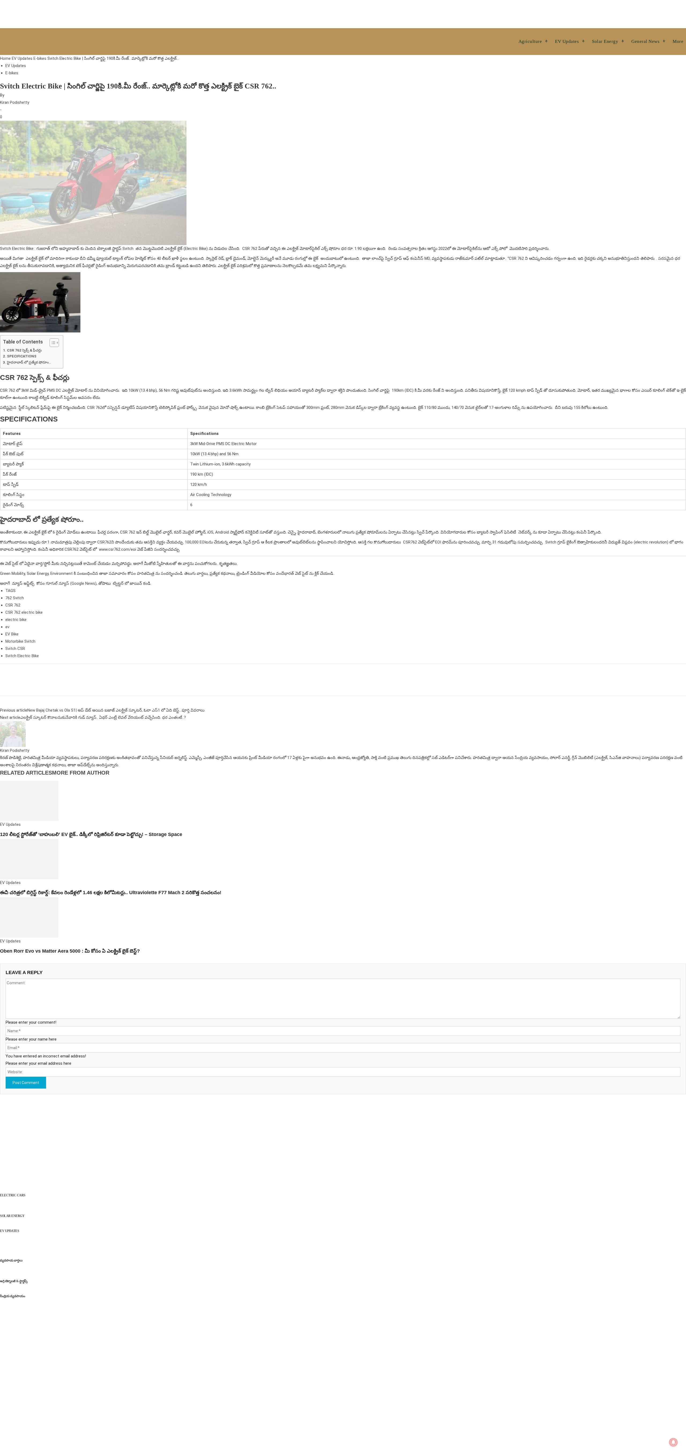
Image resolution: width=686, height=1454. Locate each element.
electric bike (16, 619)
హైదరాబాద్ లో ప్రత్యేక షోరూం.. (29, 362)
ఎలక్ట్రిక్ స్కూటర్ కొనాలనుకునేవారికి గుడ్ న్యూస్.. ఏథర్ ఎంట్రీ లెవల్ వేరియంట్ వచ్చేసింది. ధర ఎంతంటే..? (103, 717)
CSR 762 (12, 605)
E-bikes (39, 58)
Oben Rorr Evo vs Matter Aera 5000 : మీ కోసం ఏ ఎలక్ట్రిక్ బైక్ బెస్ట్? (70, 951)
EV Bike (11, 634)
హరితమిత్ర (145, 573)
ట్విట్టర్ (118, 583)
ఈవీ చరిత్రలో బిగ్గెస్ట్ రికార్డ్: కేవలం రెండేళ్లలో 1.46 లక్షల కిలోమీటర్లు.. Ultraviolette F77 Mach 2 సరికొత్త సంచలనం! (110, 892)
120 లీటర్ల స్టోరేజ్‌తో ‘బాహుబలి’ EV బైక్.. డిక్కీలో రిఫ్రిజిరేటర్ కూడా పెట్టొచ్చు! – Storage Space (91, 834)
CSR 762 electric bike (24, 612)
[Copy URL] (42, 684)
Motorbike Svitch (20, 641)
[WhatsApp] (30, 684)
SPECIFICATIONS (22, 356)
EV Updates (22, 58)
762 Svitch (14, 597)
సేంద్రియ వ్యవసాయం (12, 1296)
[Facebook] (5, 684)
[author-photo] (13, 733)
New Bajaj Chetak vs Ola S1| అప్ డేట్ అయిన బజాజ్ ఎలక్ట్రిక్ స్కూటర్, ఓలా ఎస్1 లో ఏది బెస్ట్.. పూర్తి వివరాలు (115, 710)
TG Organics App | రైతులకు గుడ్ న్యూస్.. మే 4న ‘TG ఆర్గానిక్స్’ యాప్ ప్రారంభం (75, 1289)
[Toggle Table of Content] (52, 342)
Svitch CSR (15, 648)
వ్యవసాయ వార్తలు (11, 1260)
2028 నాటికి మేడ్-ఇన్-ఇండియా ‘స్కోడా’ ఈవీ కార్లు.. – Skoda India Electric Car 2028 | (82, 1188)
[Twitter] (17, 684)
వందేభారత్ (285, 573)
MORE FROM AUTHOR (80, 773)
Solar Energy (12, 1216)
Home (5, 58)
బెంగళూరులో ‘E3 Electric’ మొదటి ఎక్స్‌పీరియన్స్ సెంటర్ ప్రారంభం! (63, 1224)
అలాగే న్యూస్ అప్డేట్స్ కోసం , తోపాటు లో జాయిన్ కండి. (75, 583)
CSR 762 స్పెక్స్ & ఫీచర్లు (24, 350)
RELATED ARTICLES (26, 773)
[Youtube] (42, 1110)
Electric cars (12, 1195)
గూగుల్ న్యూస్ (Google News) (71, 583)
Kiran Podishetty (14, 102)
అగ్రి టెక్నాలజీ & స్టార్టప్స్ (14, 1281)
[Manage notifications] (673, 1442)
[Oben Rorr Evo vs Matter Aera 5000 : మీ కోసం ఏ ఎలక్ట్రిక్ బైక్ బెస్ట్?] (29, 917)
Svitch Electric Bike (22, 655)
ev (7, 626)
